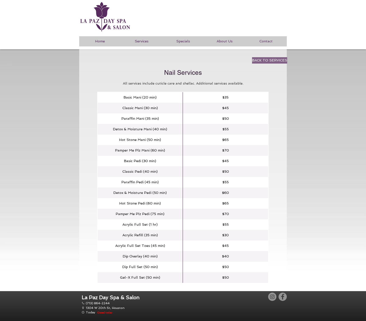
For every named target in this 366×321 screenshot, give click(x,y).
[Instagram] (272, 297)
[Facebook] (283, 297)
